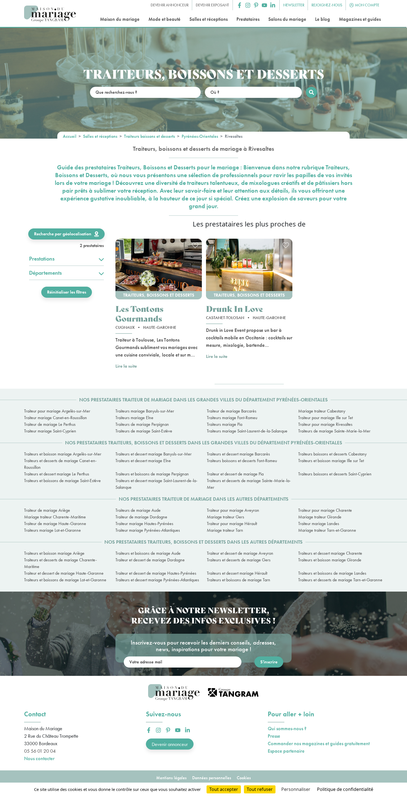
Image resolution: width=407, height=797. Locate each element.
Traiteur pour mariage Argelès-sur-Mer (57, 411)
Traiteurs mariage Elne (134, 418)
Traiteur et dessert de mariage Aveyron (240, 553)
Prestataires (247, 19)
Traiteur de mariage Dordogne (141, 517)
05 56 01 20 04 (40, 751)
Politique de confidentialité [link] (345, 789)
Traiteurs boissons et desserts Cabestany (332, 454)
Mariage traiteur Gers (225, 517)
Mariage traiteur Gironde (319, 517)
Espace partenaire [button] (286, 751)
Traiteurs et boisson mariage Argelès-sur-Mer (62, 454)
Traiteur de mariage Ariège (47, 510)
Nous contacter (39, 758)
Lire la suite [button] (126, 366)
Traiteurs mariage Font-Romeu (232, 418)
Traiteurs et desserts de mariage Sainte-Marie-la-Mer (249, 484)
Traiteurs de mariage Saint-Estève (143, 431)
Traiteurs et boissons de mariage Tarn (238, 580)
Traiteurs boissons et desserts (149, 136)
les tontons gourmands (139, 313)
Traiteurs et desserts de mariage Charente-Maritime (60, 563)
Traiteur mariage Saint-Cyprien (50, 431)
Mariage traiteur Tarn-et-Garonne (327, 530)
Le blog (322, 19)
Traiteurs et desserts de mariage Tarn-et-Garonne (340, 580)
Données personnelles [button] (211, 778)
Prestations (42, 258)
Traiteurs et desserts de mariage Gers (239, 560)
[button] (239, 5)
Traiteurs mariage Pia (224, 424)
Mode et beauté (164, 19)
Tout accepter (223, 789)
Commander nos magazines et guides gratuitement (319, 743)
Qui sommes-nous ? (287, 728)
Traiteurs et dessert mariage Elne (143, 461)
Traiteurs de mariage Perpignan (142, 424)
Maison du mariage (120, 19)
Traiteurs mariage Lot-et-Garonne (52, 530)
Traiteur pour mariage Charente (325, 510)
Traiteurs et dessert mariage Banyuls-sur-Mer (153, 454)
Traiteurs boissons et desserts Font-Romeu (242, 461)
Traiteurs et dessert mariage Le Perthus (56, 474)
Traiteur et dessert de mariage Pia (235, 474)
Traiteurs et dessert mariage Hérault (237, 573)
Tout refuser (260, 789)
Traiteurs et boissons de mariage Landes (332, 573)
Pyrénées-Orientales (200, 136)
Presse (274, 736)
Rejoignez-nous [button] (326, 4)
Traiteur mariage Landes (318, 523)
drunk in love (234, 308)
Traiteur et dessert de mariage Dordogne (150, 560)
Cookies (244, 778)
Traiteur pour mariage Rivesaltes (325, 424)
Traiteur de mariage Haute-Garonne (55, 523)
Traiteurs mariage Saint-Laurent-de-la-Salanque (247, 431)
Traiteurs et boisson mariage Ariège (54, 553)
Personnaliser (295, 789)
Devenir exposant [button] (212, 4)
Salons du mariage (287, 19)
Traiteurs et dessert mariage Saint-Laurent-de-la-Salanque (156, 484)
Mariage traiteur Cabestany (321, 411)
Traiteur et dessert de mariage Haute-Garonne (64, 573)
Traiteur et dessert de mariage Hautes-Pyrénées (155, 573)
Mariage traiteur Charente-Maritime (55, 517)
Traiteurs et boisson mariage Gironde (329, 560)
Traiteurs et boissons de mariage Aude (148, 553)
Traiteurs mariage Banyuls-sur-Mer (144, 411)
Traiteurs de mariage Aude (138, 510)
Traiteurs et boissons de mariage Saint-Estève (62, 480)
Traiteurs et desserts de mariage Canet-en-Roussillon (60, 464)
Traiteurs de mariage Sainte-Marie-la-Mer (334, 431)
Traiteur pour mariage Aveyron (233, 510)
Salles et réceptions (208, 19)
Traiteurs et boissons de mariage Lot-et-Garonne (65, 580)
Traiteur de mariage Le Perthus (50, 424)
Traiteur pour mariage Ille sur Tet (325, 418)
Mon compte (367, 4)
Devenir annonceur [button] (170, 4)
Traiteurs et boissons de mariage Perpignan (152, 474)
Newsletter (293, 4)
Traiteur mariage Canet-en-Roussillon (55, 418)
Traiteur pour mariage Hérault (232, 523)
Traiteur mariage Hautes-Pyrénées (144, 523)
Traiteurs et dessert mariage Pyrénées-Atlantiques (157, 580)
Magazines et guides (360, 19)
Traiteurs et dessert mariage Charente (330, 553)
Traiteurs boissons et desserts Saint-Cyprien (335, 474)
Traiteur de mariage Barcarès (231, 411)
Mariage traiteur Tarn (225, 530)
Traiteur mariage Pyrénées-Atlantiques (147, 530)
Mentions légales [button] (171, 778)
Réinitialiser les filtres (66, 292)
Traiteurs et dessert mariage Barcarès (238, 454)
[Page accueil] (50, 14)
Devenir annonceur (170, 744)
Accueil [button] (69, 136)
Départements (45, 272)
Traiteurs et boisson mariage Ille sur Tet (331, 461)
